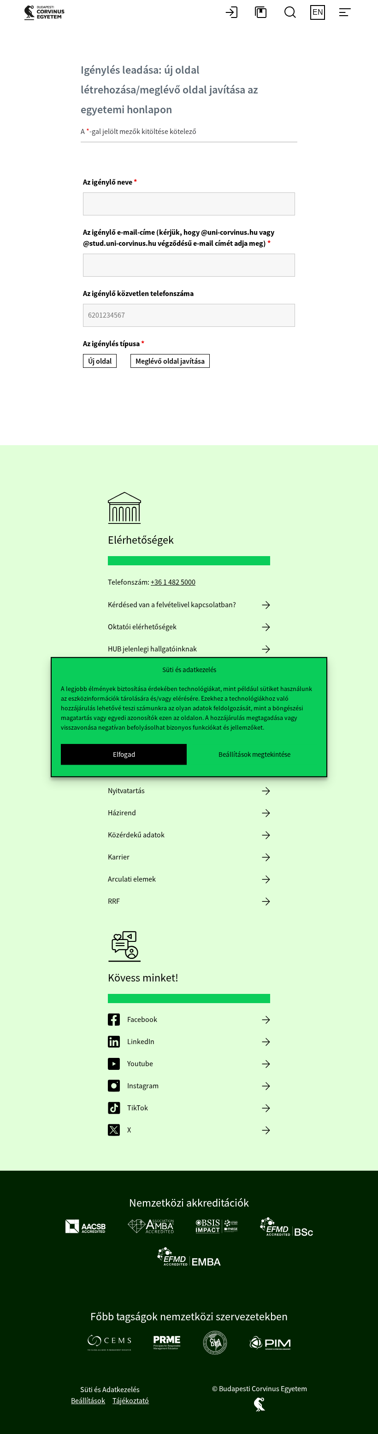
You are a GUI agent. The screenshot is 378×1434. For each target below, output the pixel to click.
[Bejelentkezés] (231, 13)
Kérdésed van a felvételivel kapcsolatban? (172, 605)
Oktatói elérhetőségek (142, 627)
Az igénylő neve (110, 182)
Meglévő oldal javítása (170, 361)
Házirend (122, 813)
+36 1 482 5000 (173, 582)
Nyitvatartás (126, 790)
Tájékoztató (130, 1400)
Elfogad (124, 754)
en (318, 12)
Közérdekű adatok (136, 835)
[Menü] (345, 13)
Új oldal (100, 361)
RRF (114, 901)
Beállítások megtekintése (254, 754)
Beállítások (88, 1400)
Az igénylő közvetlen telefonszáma (138, 293)
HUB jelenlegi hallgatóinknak (152, 649)
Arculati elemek (132, 879)
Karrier (119, 857)
